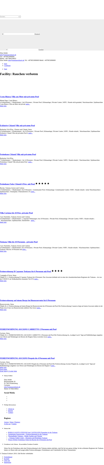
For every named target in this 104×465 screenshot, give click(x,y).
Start (5, 64)
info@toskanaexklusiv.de (8, 55)
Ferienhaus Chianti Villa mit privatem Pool (18, 154)
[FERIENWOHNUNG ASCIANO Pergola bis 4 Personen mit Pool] (15, 354)
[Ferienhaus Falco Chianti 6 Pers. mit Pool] (15, 179)
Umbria (14, 424)
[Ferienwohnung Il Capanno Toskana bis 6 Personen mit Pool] (15, 267)
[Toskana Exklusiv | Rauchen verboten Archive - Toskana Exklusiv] (15, 14)
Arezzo (6, 422)
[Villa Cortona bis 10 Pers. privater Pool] (15, 209)
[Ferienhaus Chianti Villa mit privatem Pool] (15, 150)
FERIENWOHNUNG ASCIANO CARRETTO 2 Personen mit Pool (28, 329)
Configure (7, 65)
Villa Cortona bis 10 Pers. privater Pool (16, 213)
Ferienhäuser (8, 457)
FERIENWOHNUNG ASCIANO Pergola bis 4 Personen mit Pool (27, 358)
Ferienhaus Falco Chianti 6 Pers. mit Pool (17, 184)
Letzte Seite (13, 371)
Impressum (7, 462)
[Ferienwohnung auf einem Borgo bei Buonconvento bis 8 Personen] (15, 296)
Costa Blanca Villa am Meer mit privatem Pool (19, 97)
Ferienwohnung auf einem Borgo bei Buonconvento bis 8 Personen (28, 300)
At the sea (7, 424)
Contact (10, 412)
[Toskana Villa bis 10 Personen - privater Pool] (15, 238)
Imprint (10, 411)
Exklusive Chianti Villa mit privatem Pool (17, 125)
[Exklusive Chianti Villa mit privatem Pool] (15, 121)
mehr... (28, 104)
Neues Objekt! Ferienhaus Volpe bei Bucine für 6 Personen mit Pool (30, 440)
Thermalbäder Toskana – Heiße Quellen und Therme (25, 436)
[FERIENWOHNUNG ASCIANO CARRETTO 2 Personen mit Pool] (15, 325)
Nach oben (3, 369)
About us (11, 409)
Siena (11, 422)
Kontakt (6, 459)
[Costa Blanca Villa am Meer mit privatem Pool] (15, 93)
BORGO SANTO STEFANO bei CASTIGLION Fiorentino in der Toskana (32, 432)
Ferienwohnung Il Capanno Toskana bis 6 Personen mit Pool (25, 271)
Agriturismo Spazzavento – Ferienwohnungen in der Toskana (28, 434)
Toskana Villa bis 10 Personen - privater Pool (19, 242)
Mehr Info (3, 106)
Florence (17, 422)
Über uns (7, 460)
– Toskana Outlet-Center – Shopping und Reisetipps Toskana (27, 438)
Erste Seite (3, 371)
